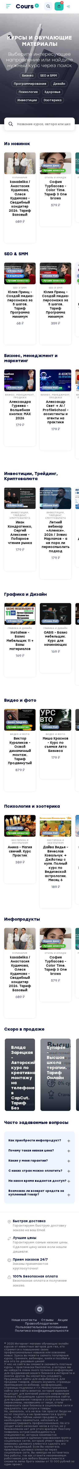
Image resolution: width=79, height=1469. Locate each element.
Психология (28, 92)
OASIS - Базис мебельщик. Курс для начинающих (55, 639)
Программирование (30, 84)
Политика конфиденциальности (41, 1331)
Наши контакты (24, 1320)
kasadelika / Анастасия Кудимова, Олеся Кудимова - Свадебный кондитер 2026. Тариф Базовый (20, 198)
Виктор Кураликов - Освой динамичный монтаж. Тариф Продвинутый (20, 751)
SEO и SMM (48, 75)
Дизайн (59, 84)
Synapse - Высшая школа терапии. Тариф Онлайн (55, 1062)
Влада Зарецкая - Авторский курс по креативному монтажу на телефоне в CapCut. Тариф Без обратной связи (20, 1083)
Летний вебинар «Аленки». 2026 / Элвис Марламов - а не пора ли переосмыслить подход (56, 536)
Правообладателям (41, 1323)
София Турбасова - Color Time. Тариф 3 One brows (55, 190)
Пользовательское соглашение (42, 1327)
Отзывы (47, 1320)
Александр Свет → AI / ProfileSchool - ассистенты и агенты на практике (55, 412)
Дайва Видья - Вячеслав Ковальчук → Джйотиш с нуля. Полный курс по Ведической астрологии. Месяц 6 (55, 863)
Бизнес (27, 75)
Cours (26, 6)
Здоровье (52, 92)
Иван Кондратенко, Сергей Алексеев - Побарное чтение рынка (20, 532)
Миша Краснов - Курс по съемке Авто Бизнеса (55, 745)
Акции (63, 1320)
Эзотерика (53, 100)
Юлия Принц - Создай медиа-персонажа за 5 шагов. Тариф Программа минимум (19, 304)
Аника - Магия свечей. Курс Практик (20, 851)
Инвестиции (27, 100)
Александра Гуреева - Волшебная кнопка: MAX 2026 (20, 410)
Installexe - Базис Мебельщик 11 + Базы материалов (20, 641)
